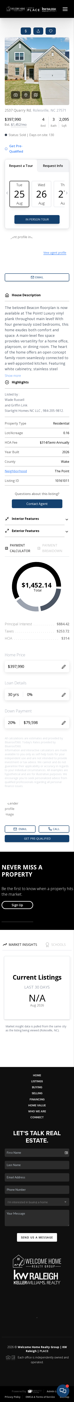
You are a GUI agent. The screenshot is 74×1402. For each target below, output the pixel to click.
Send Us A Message (37, 1237)
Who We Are (37, 1111)
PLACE (44, 1351)
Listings (37, 1081)
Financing (37, 1099)
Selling (37, 1093)
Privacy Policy (13, 1397)
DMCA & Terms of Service (40, 1397)
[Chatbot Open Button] (63, 1390)
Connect (37, 1117)
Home (37, 1075)
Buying (37, 1087)
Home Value (37, 1105)
